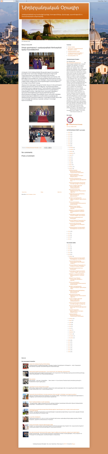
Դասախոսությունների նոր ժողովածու (76, 218)
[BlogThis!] (46, 147)
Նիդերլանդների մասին (74, 51)
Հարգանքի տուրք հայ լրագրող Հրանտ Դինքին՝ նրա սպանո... (77, 215)
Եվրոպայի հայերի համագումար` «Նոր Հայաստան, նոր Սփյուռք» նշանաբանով (49, 371)
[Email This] (45, 147)
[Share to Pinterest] (51, 147)
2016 (69, 235)
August (70, 155)
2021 (69, 142)
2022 (69, 140)
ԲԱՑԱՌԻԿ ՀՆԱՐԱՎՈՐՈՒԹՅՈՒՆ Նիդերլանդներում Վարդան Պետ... (76, 211)
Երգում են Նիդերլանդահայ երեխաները (39, 364)
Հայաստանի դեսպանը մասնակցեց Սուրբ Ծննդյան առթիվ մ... (77, 224)
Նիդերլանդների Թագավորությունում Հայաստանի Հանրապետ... (76, 171)
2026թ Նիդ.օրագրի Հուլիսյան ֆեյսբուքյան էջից (41, 424)
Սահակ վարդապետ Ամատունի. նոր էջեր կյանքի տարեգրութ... (77, 183)
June (70, 159)
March (70, 164)
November (71, 149)
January (70, 168)
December (71, 147)
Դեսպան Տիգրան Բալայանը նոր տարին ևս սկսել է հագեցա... (77, 221)
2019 (69, 145)
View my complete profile (71, 126)
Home (42, 192)
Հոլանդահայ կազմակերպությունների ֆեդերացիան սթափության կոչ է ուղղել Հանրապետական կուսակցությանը (54, 410)
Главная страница (71, 47)
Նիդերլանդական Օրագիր (50, 7)
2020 (69, 143)
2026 (69, 132)
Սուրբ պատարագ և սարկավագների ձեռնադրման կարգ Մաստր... (77, 203)
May (70, 160)
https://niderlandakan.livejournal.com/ (74, 62)
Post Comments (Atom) (31, 194)
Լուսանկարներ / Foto (73, 55)
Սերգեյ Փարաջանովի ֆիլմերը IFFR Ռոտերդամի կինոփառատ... (77, 195)
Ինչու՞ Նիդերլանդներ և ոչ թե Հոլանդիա (39, 401)
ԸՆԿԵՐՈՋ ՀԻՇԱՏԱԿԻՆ (35, 417)
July (70, 157)
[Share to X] (48, 147)
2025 (69, 134)
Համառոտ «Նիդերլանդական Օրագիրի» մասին (75, 49)
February (71, 166)
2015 (69, 237)
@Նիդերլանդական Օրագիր (75, 124)
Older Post (59, 192)
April (70, 162)
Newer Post (24, 192)
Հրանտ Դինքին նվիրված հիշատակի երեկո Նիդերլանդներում (75, 186)
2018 (69, 231)
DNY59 (65, 443)
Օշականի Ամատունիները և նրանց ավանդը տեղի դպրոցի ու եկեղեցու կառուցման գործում (52, 394)
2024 (69, 136)
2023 (69, 138)
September (71, 153)
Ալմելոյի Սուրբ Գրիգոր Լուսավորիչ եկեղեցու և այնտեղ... (75, 207)
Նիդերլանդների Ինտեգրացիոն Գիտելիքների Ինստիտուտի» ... (77, 228)
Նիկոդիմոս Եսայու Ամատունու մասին (39, 386)
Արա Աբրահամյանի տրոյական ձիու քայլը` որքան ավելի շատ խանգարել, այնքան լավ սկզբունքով (54, 432)
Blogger (73, 443)
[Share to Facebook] (49, 147)
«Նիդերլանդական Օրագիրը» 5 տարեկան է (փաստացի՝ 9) (75, 53)
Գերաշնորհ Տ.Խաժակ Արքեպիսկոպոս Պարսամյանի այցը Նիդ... (77, 191)
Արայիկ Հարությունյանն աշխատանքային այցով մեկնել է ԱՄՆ (77, 199)
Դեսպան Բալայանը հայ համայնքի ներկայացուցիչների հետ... (77, 179)
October (70, 151)
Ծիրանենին (32, 379)
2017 (69, 233)
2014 (69, 239)
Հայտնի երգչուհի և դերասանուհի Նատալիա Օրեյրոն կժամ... (76, 175)
